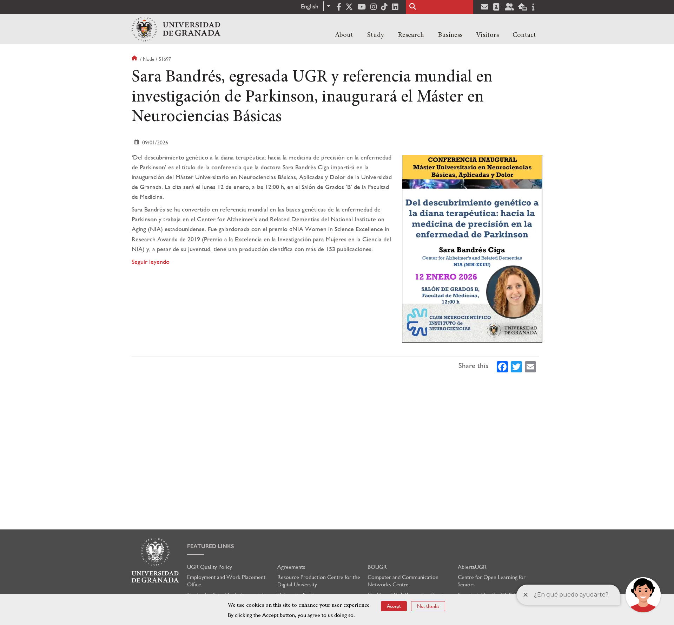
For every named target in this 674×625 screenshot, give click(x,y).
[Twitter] (516, 366)
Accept (394, 606)
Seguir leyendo (151, 261)
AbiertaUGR (472, 567)
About (344, 35)
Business (450, 35)
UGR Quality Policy (209, 567)
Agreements (291, 567)
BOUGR (377, 567)
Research (411, 35)
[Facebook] (502, 366)
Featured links (210, 546)
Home (135, 59)
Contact (524, 35)
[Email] (530, 366)
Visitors (487, 35)
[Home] (176, 29)
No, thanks (428, 606)
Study (375, 35)
